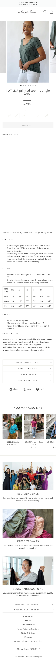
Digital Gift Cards (28, 633)
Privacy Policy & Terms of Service (28, 641)
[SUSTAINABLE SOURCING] (28, 570)
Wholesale (28, 637)
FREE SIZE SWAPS (28, 368)
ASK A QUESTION (28, 380)
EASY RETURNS (28, 374)
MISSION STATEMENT (26, 604)
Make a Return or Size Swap (28, 629)
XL (38, 115)
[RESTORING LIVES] (28, 476)
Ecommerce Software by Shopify (28, 656)
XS (9, 115)
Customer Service (28, 625)
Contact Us (28, 616)
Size (28, 110)
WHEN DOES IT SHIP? (28, 362)
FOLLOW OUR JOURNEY (27, 610)
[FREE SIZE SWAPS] (28, 523)
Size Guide (28, 621)
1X (46, 115)
